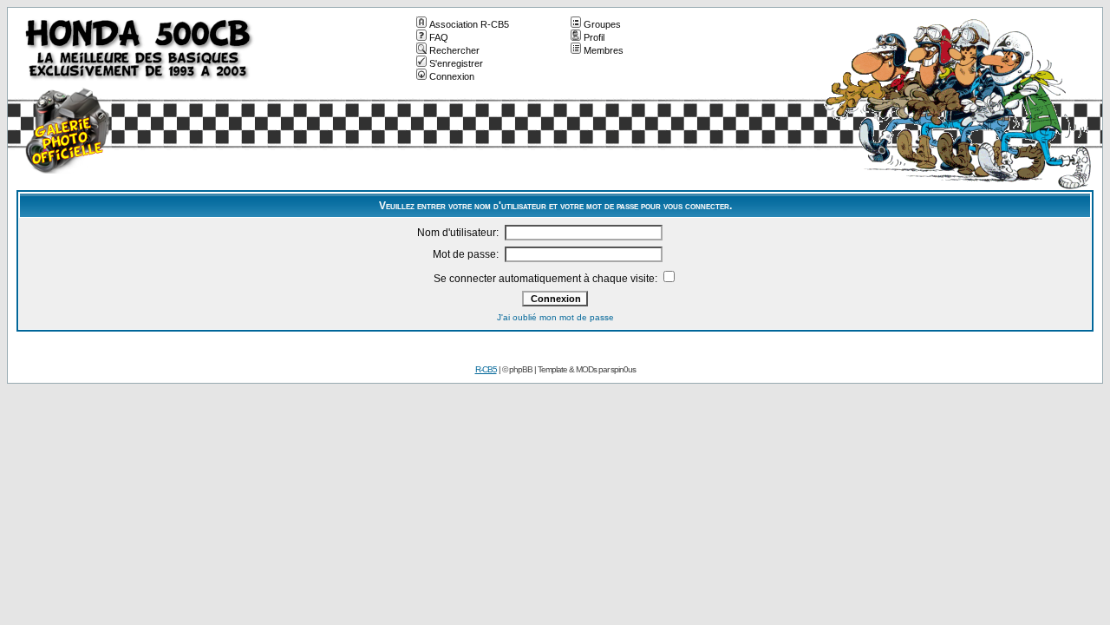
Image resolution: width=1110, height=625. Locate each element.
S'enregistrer (456, 63)
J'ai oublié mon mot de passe (555, 317)
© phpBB (517, 369)
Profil (594, 37)
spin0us (623, 369)
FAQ (438, 37)
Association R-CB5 (469, 24)
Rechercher (454, 50)
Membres (604, 50)
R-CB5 (486, 369)
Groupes (602, 24)
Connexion (451, 76)
